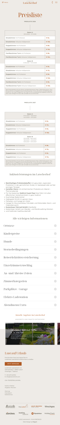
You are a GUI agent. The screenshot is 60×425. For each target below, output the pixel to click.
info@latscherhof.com (13, 377)
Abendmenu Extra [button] (15, 305)
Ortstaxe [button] (9, 225)
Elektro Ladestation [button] (16, 297)
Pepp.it (35, 422)
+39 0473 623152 (11, 375)
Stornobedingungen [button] (16, 249)
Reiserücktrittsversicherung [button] (21, 257)
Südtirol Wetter (9, 386)
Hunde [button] (8, 241)
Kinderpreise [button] (12, 233)
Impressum (8, 393)
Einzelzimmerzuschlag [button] (18, 265)
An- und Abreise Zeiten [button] (18, 273)
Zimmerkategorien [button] (15, 281)
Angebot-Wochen (10, 387)
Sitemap (7, 391)
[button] (13, 364)
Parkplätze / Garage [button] (16, 289)
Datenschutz (9, 394)
